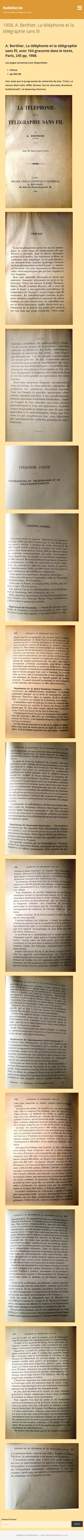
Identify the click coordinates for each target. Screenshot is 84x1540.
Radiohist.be (13, 7)
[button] (80, 5)
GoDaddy (64, 1535)
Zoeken (77, 1524)
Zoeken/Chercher (9, 1519)
